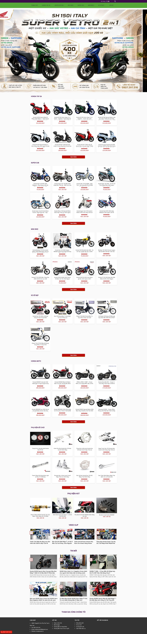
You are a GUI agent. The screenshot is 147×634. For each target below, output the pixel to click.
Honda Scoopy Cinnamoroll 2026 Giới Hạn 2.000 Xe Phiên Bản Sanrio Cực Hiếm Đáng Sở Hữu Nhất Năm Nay (106, 147)
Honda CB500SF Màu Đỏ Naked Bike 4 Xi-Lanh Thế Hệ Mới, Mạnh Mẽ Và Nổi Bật (62, 383)
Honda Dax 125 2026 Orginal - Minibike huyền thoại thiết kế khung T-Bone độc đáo (62, 252)
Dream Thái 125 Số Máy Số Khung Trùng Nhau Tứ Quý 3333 (40, 344)
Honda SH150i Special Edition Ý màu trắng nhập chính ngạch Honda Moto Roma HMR (40, 146)
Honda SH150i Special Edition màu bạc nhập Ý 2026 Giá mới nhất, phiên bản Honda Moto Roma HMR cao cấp (106, 119)
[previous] (5, 51)
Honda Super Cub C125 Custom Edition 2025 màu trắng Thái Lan (84, 211)
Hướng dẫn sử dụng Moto (60, 626)
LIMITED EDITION (59, 5)
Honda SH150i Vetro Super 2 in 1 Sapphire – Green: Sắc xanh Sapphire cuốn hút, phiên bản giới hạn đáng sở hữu (84, 119)
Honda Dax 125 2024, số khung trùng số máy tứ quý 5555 (40, 317)
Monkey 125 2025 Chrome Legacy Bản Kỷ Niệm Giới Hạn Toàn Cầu (106, 251)
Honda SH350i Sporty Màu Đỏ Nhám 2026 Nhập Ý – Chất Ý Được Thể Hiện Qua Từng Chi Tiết (40, 119)
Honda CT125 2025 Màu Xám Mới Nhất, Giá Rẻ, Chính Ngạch (106, 278)
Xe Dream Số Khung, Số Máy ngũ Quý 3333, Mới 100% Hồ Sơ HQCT (106, 317)
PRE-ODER (70, 5)
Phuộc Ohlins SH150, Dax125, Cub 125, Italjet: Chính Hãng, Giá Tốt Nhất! (40, 515)
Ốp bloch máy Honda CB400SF (106, 515)
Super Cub (81, 5)
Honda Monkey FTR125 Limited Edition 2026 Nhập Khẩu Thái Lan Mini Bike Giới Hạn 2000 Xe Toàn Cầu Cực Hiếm (40, 252)
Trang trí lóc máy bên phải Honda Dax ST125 (40, 449)
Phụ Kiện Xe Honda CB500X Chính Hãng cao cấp (84, 515)
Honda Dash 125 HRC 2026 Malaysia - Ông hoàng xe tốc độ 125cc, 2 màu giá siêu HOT (40, 185)
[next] (142, 51)
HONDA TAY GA (46, 5)
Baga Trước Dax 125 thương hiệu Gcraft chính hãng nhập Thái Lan (107, 449)
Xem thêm (73, 157)
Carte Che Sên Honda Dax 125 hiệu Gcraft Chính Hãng (62, 449)
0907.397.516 (36, 627)
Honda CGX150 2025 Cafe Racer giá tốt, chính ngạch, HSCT (84, 278)
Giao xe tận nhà (58, 623)
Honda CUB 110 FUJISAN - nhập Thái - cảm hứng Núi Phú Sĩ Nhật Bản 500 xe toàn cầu (84, 185)
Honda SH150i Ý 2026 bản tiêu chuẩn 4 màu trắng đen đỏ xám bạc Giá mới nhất (62, 146)
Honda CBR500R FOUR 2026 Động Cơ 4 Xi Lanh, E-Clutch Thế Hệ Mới (62, 410)
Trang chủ (34, 5)
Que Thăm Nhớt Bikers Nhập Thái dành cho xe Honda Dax (106, 476)
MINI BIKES (91, 5)
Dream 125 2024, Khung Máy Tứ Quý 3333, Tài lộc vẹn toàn (84, 317)
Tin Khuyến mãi (80, 626)
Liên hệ (111, 5)
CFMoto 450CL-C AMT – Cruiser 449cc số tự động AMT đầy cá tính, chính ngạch (84, 383)
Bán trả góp (57, 624)
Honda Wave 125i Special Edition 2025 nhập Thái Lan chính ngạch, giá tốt (62, 212)
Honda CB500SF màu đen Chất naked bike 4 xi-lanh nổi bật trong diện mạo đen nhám (40, 383)
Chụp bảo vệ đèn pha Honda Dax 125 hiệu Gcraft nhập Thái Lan (84, 449)
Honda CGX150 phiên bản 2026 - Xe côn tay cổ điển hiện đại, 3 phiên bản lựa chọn (84, 252)
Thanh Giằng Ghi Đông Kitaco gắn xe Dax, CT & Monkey (40, 476)
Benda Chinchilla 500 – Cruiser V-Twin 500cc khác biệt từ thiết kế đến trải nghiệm (106, 383)
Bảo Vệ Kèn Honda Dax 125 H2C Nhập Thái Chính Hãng (84, 476)
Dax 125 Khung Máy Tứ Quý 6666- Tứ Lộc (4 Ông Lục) (62, 317)
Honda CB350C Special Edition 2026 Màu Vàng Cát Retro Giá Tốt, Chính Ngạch (84, 411)
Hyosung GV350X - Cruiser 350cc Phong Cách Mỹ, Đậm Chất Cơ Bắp (106, 410)
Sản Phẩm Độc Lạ (80, 628)
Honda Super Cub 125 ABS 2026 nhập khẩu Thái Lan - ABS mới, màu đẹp (62, 185)
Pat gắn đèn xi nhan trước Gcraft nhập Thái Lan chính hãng (62, 476)
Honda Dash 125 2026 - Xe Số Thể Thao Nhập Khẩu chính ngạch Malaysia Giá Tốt (106, 185)
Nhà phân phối (79, 623)
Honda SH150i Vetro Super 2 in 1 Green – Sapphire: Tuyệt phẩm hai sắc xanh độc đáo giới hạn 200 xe (62, 119)
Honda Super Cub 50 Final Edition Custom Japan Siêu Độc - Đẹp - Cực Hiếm (40, 212)
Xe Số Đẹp (101, 5)
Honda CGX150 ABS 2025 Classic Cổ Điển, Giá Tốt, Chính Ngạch (62, 278)
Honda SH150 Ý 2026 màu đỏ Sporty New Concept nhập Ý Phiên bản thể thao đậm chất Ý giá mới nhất (84, 147)
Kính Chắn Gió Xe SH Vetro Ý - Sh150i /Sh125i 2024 (62, 515)
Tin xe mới (79, 624)
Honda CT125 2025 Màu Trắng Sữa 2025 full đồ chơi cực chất (40, 278)
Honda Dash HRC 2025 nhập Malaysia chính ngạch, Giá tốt (106, 211)
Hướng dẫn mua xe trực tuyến (61, 628)
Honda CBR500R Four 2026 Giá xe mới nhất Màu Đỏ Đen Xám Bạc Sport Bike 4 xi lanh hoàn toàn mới (40, 411)
